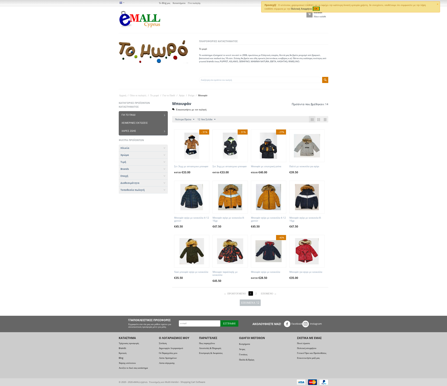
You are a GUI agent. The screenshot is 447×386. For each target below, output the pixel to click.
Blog (121, 357)
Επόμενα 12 (250, 303)
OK (316, 8)
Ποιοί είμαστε (303, 343)
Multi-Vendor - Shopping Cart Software (185, 382)
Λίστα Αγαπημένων (168, 357)
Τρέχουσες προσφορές (129, 343)
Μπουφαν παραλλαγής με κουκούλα (225, 273)
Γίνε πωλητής (194, 3)
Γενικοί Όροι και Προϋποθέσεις (311, 353)
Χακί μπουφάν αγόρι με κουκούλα (191, 271)
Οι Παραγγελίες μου (168, 353)
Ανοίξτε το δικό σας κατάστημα (133, 367)
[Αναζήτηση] (325, 80)
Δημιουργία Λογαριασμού (171, 348)
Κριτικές (123, 353)
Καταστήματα (179, 3)
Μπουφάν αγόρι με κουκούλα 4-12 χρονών (191, 219)
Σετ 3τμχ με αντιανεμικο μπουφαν (191, 166)
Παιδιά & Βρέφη (246, 359)
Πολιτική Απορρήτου (301, 8)
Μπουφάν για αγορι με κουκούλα (305, 271)
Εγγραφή (229, 323)
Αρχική (122, 95)
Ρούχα (191, 95)
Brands (122, 348)
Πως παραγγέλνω (207, 343)
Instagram (316, 323)
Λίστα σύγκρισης (167, 363)
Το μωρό (203, 48)
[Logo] (140, 18)
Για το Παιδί (169, 95)
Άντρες (242, 349)
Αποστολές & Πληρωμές (210, 348)
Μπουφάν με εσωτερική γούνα (266, 166)
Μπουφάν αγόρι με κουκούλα (265, 271)
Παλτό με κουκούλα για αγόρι (304, 166)
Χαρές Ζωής (129, 131)
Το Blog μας (164, 3)
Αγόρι (182, 95)
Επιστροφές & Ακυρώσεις (211, 353)
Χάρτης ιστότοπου (127, 363)
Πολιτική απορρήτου (306, 348)
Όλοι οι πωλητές (138, 95)
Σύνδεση (163, 343)
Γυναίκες (243, 354)
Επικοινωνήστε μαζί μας (308, 357)
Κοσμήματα (244, 343)
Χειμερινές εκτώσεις (135, 123)
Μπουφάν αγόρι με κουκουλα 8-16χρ (228, 219)
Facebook (296, 323)
